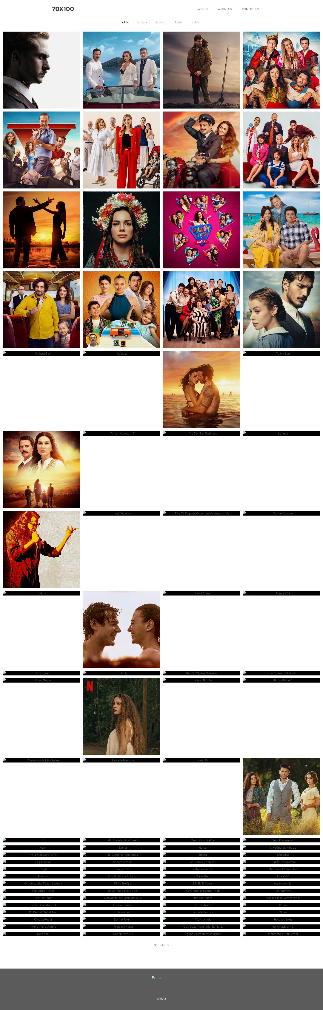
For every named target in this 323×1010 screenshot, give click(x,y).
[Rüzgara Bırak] (201, 372)
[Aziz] (281, 779)
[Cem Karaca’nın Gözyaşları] (41, 532)
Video (195, 22)
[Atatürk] (41, 52)
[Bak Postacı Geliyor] (201, 132)
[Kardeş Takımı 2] (121, 292)
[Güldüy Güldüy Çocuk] (201, 212)
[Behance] (154, 989)
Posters (141, 22)
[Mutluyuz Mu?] (281, 212)
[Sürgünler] (281, 292)
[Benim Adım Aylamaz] (121, 212)
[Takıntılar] (281, 132)
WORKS (203, 8)
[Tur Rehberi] (41, 292)
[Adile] (201, 292)
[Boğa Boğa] (201, 52)
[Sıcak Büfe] (41, 132)
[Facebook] (161, 989)
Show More (161, 945)
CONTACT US (250, 8)
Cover (160, 22)
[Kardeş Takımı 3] (281, 52)
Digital (178, 22)
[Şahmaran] (121, 699)
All (125, 22)
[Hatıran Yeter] (121, 612)
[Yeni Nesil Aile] (121, 132)
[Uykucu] (41, 212)
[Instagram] (168, 989)
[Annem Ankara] (41, 452)
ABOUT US (225, 8)
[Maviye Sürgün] (121, 52)
